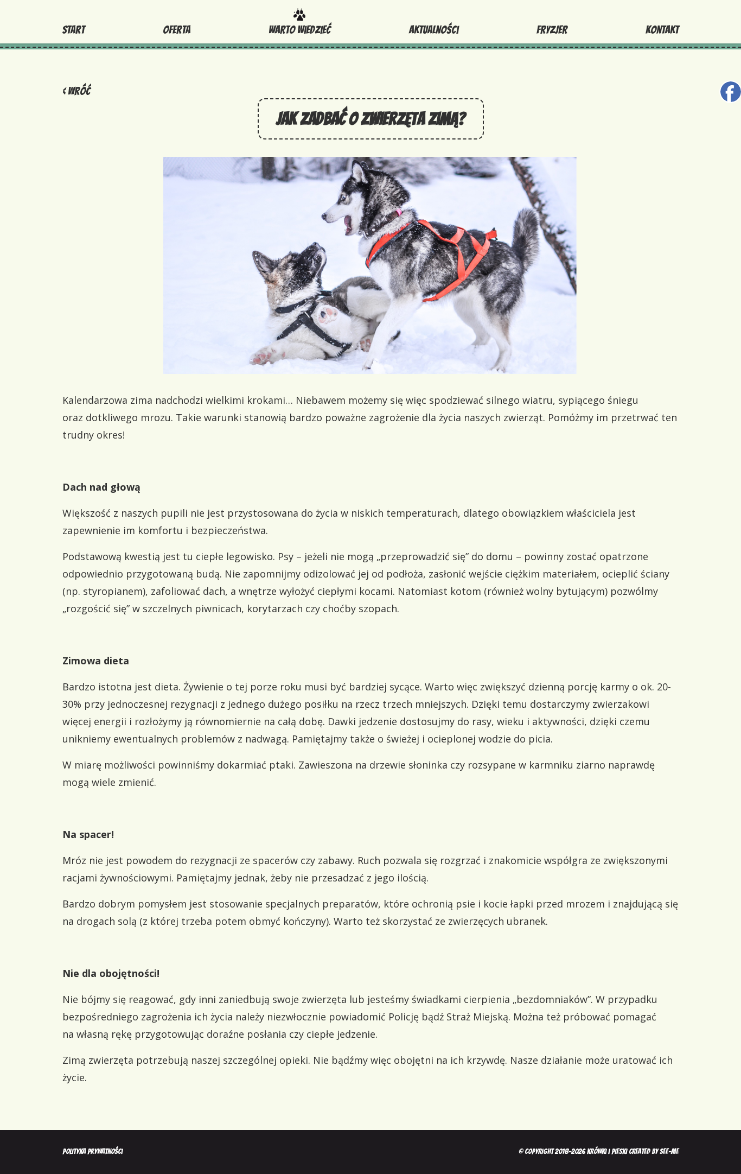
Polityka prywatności (92, 1151)
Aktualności (433, 30)
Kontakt (662, 30)
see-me (669, 1151)
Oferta (176, 30)
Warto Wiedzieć (299, 30)
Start (73, 30)
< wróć (76, 91)
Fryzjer (551, 30)
